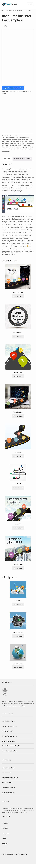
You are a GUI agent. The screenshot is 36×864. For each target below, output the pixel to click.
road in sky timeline (11, 145)
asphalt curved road (10, 137)
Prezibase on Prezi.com (8, 787)
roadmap (4, 149)
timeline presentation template (20, 149)
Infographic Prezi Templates (10, 777)
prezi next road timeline (22, 141)
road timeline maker (21, 145)
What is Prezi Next (7, 731)
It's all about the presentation (18, 854)
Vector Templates (7, 782)
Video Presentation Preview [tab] (22, 158)
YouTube (5, 828)
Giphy (4, 838)
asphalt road (19, 137)
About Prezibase (6, 773)
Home (5, 10)
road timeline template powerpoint (23, 147)
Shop (9, 10)
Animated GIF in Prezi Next (9, 736)
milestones (12, 141)
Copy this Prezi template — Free (13, 88)
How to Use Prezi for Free (9, 751)
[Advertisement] (18, 114)
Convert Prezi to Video (8, 741)
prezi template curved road (24, 143)
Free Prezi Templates (8, 768)
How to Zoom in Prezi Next (9, 726)
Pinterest (5, 843)
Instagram (5, 833)
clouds (19, 139)
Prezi (23, 706)
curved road (25, 139)
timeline (9, 149)
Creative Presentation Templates (11, 746)
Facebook (5, 823)
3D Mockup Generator (8, 792)
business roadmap (12, 139)
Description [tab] (7, 158)
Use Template (18, 376)
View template (18, 296)
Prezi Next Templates (17, 10)
